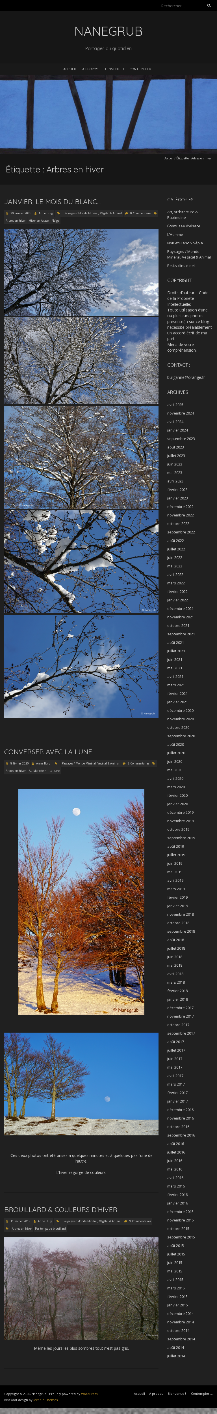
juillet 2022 (176, 549)
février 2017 (177, 1092)
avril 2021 (175, 676)
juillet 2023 (176, 455)
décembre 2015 (180, 1211)
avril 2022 (175, 574)
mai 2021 (174, 667)
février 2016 (177, 1194)
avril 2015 (175, 1279)
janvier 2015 (177, 1305)
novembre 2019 (180, 820)
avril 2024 (175, 421)
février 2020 (177, 795)
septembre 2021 (181, 633)
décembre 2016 (180, 1109)
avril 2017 (175, 1075)
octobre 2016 (178, 1126)
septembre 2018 (181, 931)
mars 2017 (176, 1084)
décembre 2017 (180, 1007)
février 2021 (177, 693)
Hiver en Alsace (39, 221)
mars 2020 (176, 786)
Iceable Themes (45, 1400)
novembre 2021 (180, 617)
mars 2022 (176, 583)
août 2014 (175, 1347)
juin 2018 (174, 956)
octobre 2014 (178, 1330)
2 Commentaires (138, 763)
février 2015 (177, 1296)
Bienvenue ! (114, 69)
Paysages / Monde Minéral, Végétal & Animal (93, 213)
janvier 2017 (177, 1101)
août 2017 (175, 1041)
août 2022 (175, 540)
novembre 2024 (180, 413)
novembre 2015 (180, 1220)
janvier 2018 (177, 999)
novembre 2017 (180, 1016)
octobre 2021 (178, 625)
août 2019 (175, 846)
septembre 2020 (181, 735)
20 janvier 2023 (20, 213)
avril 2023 (175, 481)
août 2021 (175, 642)
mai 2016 (174, 1169)
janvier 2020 (177, 803)
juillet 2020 (176, 752)
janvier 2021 (177, 701)
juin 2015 (174, 1262)
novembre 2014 (180, 1322)
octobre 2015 (178, 1228)
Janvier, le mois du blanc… (52, 201)
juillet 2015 (176, 1254)
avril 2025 (175, 404)
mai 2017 (174, 1067)
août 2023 (175, 447)
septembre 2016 (181, 1135)
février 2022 (177, 591)
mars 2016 (176, 1186)
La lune (55, 771)
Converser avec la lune (48, 751)
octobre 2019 (178, 829)
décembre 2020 (180, 710)
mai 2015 (174, 1271)
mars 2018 (176, 982)
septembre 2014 (181, 1339)
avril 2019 (175, 880)
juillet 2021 (176, 650)
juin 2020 (174, 761)
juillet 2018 (176, 948)
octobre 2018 (178, 922)
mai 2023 (174, 472)
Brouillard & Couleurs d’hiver (60, 1209)
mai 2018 (174, 965)
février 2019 (177, 897)
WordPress (89, 1394)
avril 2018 (175, 973)
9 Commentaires (140, 1221)
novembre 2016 (180, 1118)
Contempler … (142, 69)
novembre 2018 (180, 914)
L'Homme (175, 234)
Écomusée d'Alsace (183, 225)
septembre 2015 (181, 1237)
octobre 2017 (178, 1024)
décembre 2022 (180, 506)
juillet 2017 (176, 1050)
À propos (90, 69)
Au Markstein (38, 771)
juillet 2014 (176, 1356)
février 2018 (177, 990)
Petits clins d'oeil (181, 265)
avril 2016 (175, 1177)
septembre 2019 (181, 837)
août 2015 (175, 1245)
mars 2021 (176, 684)
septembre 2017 (181, 1033)
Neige (55, 221)
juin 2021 (174, 659)
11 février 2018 (20, 1221)
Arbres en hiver (16, 221)
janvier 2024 (177, 430)
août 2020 (175, 744)
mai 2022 (174, 566)
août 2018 (175, 939)
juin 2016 (174, 1160)
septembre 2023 (181, 438)
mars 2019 (176, 888)
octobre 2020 (178, 727)
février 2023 (177, 489)
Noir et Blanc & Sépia (185, 242)
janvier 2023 (177, 498)
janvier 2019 (177, 905)
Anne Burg (46, 213)
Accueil (70, 69)
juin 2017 (174, 1058)
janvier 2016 (177, 1203)
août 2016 (175, 1143)
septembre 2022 (181, 532)
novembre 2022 (180, 515)
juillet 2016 (176, 1152)
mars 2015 (176, 1288)
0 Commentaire (140, 213)
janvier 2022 (177, 600)
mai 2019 (174, 871)
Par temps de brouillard (50, 1229)
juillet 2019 (176, 854)
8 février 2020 (19, 763)
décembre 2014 (180, 1313)
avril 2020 (175, 778)
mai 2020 (174, 769)
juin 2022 (174, 557)
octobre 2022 (178, 523)
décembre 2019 (180, 812)
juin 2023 (174, 464)
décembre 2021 (180, 608)
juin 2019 (174, 863)
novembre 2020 (180, 718)
